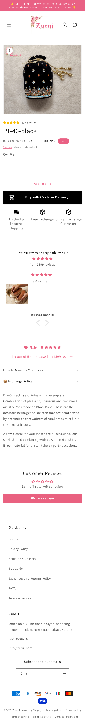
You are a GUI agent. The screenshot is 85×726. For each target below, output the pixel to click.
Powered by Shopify (30, 710)
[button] (9, 24)
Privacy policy (73, 710)
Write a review (42, 498)
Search (13, 539)
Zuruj (15, 710)
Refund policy (53, 710)
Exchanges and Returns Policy (30, 578)
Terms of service (20, 598)
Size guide (16, 568)
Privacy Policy (18, 549)
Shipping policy (42, 716)
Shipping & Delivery (22, 559)
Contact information (66, 716)
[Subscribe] (64, 673)
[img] (42, 258)
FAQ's (12, 588)
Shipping (7, 147)
